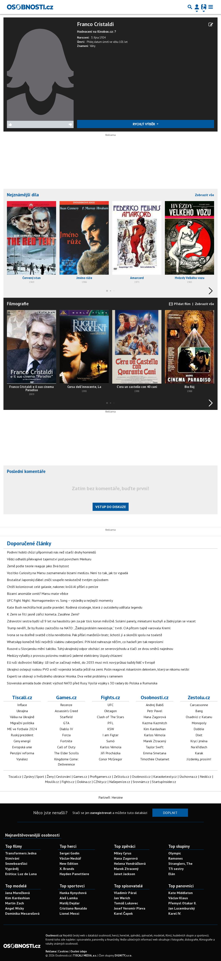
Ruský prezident (22, 735)
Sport (40, 776)
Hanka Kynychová (73, 893)
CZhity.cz (100, 782)
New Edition (69, 863)
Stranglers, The (180, 863)
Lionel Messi (69, 913)
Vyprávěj (12, 868)
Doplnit (170, 813)
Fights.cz (110, 697)
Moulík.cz (52, 782)
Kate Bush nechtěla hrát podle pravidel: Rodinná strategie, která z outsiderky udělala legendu (74, 607)
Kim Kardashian (155, 729)
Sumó (110, 741)
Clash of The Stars (110, 717)
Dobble (199, 729)
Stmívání (12, 858)
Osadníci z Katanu (199, 717)
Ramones (175, 858)
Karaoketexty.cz (165, 776)
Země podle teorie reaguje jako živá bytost (38, 566)
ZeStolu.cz (121, 776)
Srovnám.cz (141, 782)
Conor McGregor (110, 759)
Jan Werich (122, 898)
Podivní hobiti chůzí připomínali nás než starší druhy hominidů (51, 552)
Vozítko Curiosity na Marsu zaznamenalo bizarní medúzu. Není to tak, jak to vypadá (67, 573)
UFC (110, 705)
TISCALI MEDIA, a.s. (85, 955)
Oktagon (110, 711)
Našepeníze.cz (119, 782)
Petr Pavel (154, 711)
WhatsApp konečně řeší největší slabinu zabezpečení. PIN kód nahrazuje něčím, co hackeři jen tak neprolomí (85, 642)
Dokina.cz (84, 782)
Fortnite (66, 741)
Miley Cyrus (122, 853)
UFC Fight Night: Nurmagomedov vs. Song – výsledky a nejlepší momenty (60, 600)
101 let (123, 42)
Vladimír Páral (125, 893)
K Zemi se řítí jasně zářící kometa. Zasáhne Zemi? (43, 614)
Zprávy (29, 776)
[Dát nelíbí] (57, 124)
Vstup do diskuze (110, 507)
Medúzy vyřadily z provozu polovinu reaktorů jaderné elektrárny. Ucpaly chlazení (64, 655)
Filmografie (18, 304)
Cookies (63, 951)
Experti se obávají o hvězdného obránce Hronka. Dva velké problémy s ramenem (65, 676)
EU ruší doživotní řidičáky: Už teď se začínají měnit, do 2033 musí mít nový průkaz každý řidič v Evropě (81, 662)
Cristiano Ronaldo (73, 908)
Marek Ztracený (154, 741)
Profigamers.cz (100, 776)
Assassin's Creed (66, 711)
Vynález (22, 759)
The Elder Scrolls (66, 753)
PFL (110, 723)
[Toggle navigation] (210, 7)
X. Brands (67, 868)
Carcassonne (199, 705)
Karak (199, 753)
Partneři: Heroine (110, 797)
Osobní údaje (78, 951)
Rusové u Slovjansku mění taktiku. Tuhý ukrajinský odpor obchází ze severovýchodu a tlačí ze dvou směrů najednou (90, 648)
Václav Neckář (70, 858)
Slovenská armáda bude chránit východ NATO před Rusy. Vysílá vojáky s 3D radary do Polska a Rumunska (82, 683)
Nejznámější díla (23, 195)
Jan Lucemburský (181, 908)
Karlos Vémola (110, 747)
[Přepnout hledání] (189, 7)
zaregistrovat (101, 813)
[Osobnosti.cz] (30, 7)
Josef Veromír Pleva (129, 908)
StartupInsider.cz (164, 782)
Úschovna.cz (188, 776)
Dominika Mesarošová (22, 913)
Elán (171, 874)
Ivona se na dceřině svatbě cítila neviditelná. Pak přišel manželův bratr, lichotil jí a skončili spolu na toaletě (84, 635)
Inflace (22, 705)
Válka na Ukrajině (22, 717)
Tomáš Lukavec (126, 903)
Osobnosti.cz (155, 697)
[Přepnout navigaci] (196, 7)
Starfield (66, 717)
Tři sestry (176, 868)
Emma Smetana (154, 753)
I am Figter (110, 735)
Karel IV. (174, 913)
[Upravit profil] (210, 24)
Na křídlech (199, 747)
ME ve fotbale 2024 (22, 729)
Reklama (51, 951)
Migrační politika (22, 723)
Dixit (199, 735)
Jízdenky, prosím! (199, 759)
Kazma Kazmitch (154, 723)
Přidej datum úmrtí (98, 42)
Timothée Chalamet (154, 759)
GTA (66, 723)
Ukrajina (22, 711)
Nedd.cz (205, 776)
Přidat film (182, 304)
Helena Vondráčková (130, 863)
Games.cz (66, 697)
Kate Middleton (180, 893)
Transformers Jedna (20, 853)
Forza (66, 735)
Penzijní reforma (22, 753)
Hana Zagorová (155, 717)
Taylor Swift (155, 747)
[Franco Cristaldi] (40, 70)
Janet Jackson (124, 874)
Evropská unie (22, 747)
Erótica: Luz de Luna (21, 874)
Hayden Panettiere (74, 874)
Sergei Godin (69, 853)
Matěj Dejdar (70, 903)
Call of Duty (66, 747)
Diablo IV (66, 729)
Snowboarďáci (16, 863)
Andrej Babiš (155, 705)
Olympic (174, 853)
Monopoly (199, 723)
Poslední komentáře (26, 471)
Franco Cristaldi (95, 24)
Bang (199, 711)
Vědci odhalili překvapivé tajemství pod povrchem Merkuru (49, 559)
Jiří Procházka (110, 753)
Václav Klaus (178, 898)
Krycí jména (198, 741)
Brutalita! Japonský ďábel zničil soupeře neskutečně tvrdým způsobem (57, 580)
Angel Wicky (14, 908)
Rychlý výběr (144, 124)
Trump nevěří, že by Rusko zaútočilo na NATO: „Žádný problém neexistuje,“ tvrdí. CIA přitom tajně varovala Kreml (88, 628)
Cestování (63, 776)
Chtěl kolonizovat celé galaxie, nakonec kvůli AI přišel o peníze (52, 586)
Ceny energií (22, 741)
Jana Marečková (17, 893)
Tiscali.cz (22, 697)
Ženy (50, 776)
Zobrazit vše (204, 195)
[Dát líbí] (23, 124)
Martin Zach (14, 903)
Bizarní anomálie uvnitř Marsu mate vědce (37, 593)
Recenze (66, 705)
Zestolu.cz (199, 697)
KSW (110, 729)
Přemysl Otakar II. (182, 903)
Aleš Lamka (69, 898)
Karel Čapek (123, 913)
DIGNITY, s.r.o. (123, 955)
